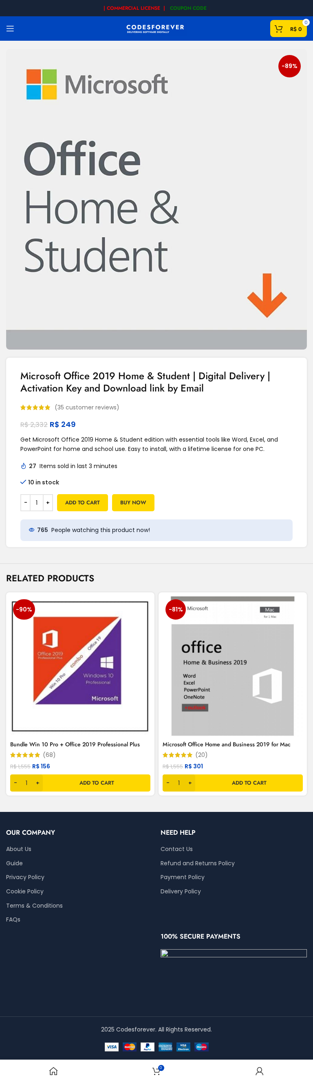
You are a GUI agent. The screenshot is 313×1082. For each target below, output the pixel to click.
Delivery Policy (181, 891)
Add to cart (82, 502)
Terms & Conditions (34, 906)
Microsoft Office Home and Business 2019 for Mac (227, 744)
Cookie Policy (25, 891)
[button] (80, 783)
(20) (201, 755)
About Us (18, 849)
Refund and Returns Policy (198, 863)
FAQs (13, 920)
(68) (49, 755)
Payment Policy (183, 877)
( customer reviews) (87, 407)
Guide (14, 863)
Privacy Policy (25, 877)
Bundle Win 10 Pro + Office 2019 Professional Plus (75, 744)
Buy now (133, 502)
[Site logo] (156, 28)
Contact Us (177, 849)
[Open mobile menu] (10, 28)
